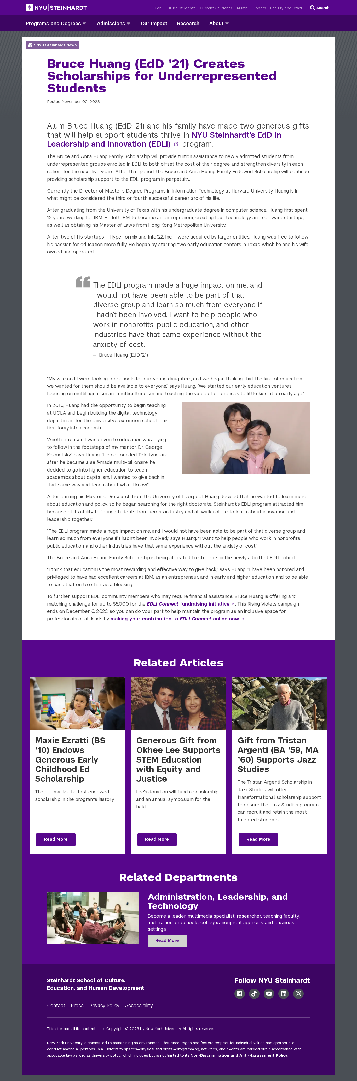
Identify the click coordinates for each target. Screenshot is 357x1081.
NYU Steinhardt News (56, 45)
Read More (56, 839)
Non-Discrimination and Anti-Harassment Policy (239, 1055)
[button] (320, 8)
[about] (227, 23)
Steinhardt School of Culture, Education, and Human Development (95, 984)
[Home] (30, 45)
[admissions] (128, 23)
